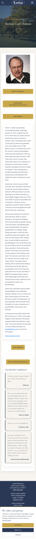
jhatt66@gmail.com (11, 329)
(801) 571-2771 (18, 500)
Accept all (18, 525)
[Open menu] (32, 3)
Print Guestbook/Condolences (18, 362)
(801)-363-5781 (18, 490)
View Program (18, 116)
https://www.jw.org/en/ (12, 336)
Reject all (18, 530)
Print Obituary (18, 347)
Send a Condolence (18, 91)
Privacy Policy (6, 520)
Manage (18, 535)
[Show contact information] (3, 2)
